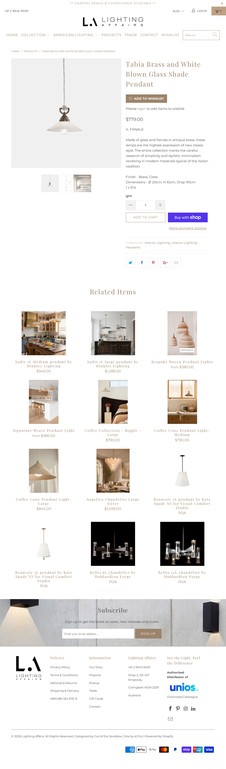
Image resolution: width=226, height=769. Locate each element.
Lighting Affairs (33, 736)
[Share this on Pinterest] (153, 263)
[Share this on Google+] (165, 263)
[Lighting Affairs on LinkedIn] (193, 709)
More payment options (187, 228)
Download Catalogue (182, 697)
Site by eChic (133, 736)
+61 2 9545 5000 (16, 11)
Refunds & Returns (63, 683)
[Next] (115, 113)
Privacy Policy (60, 667)
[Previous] (17, 113)
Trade (130, 35)
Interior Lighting (157, 243)
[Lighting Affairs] (113, 21)
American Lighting (74, 35)
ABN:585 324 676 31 (63, 698)
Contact (149, 35)
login (141, 109)
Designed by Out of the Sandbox (98, 736)
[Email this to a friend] (176, 263)
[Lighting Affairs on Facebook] (170, 709)
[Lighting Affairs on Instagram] (186, 709)
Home (12, 35)
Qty (129, 196)
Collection (34, 35)
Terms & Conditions (64, 675)
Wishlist (170, 35)
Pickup (94, 683)
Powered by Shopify (159, 736)
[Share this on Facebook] (142, 263)
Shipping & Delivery (64, 690)
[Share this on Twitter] (130, 263)
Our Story (96, 667)
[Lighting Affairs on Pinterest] (178, 709)
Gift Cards (96, 698)
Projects (111, 35)
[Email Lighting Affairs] (170, 719)
